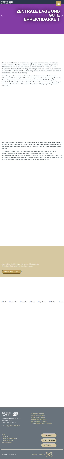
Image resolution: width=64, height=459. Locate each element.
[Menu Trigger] (58, 3)
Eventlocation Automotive (9, 438)
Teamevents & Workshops (38, 419)
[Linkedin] (46, 454)
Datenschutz (13, 454)
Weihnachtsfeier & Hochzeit (39, 421)
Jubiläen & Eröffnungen (38, 417)
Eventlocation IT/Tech (8, 440)
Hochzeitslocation (7, 442)
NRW (3, 434)
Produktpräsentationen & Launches (41, 423)
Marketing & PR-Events (38, 415)
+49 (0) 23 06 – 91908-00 (12, 425)
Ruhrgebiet (5, 436)
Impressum (5, 454)
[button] (2, 15)
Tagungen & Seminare (37, 413)
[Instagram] (51, 454)
